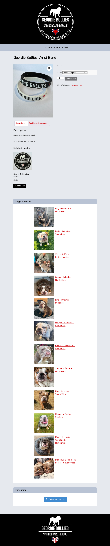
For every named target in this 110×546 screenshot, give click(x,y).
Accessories (77, 85)
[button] (49, 68)
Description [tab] (21, 123)
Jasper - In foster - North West (63, 278)
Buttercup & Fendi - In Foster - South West (65, 461)
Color (60, 73)
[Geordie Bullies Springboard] (55, 42)
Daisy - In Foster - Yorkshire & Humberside (63, 440)
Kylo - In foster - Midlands (63, 301)
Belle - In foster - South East (63, 233)
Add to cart (71, 79)
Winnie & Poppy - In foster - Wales (64, 256)
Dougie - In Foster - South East (64, 324)
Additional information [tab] (38, 123)
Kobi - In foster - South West (63, 393)
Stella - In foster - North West (63, 370)
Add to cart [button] (20, 186)
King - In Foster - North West (63, 210)
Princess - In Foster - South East (65, 347)
